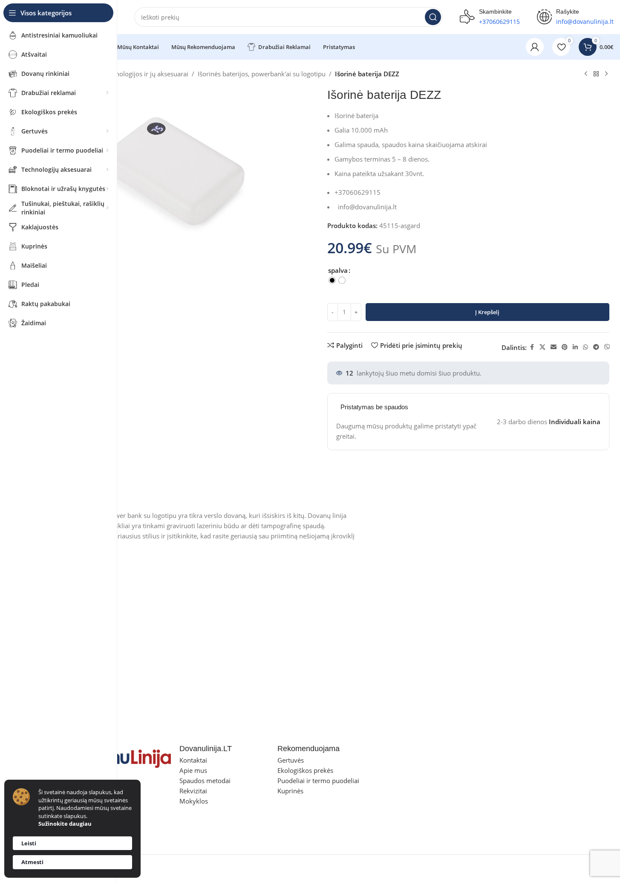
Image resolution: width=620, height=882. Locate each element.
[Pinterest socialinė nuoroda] (564, 347)
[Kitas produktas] (606, 74)
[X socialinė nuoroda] (542, 347)
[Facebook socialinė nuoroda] (532, 347)
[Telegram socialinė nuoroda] (596, 347)
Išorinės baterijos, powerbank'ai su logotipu (262, 73)
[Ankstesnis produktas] (586, 74)
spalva (338, 270)
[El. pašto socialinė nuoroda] (553, 347)
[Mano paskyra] (535, 46)
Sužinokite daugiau (65, 823)
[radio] (332, 280)
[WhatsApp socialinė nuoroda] (585, 347)
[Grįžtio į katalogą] (596, 74)
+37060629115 (499, 21)
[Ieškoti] (433, 17)
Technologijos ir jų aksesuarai (145, 73)
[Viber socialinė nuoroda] (607, 347)
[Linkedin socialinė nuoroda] (575, 347)
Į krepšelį (487, 312)
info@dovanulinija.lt (367, 206)
